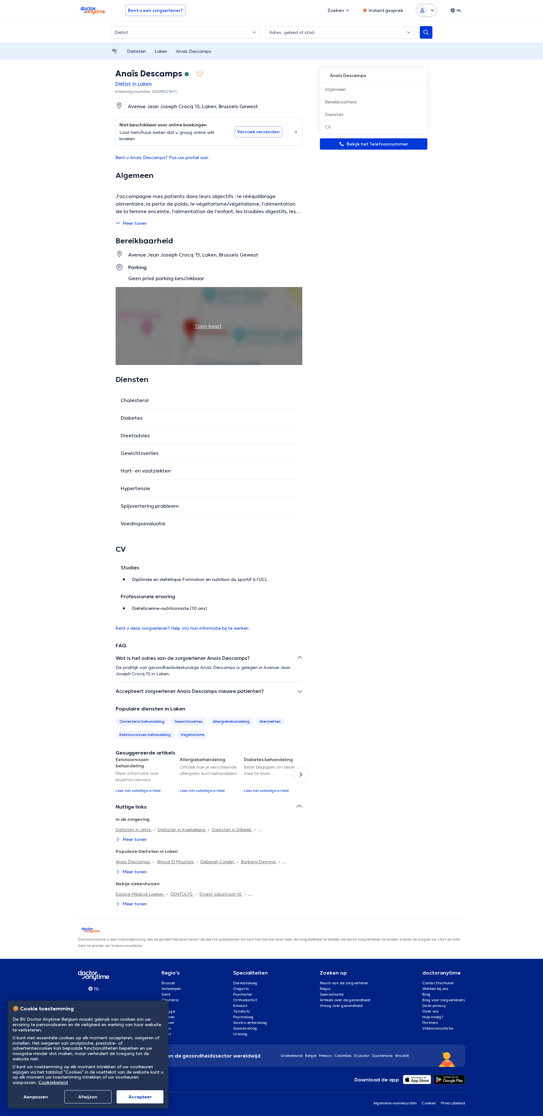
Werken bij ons (435, 988)
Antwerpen (171, 988)
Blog (426, 994)
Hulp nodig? (432, 1016)
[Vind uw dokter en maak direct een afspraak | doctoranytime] (114, 51)
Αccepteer (140, 1097)
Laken (161, 51)
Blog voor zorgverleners (443, 999)
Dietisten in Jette (134, 829)
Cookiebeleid (53, 1082)
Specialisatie (331, 994)
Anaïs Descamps (193, 51)
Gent (166, 994)
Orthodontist (245, 999)
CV (328, 127)
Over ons (430, 1011)
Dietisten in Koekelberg (182, 829)
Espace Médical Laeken (140, 894)
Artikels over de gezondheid (345, 999)
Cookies (429, 1103)
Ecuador (362, 1055)
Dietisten (136, 51)
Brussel (168, 983)
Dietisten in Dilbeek (232, 829)
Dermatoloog (245, 983)
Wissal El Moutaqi (176, 862)
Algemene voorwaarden (395, 1103)
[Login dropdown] (426, 10)
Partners (430, 1022)
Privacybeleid (453, 1103)
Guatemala (382, 1055)
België (310, 1055)
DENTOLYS (182, 894)
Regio (325, 988)
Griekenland (292, 1055)
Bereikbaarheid (340, 102)
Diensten (334, 114)
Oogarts (241, 988)
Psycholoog (243, 1016)
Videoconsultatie (437, 1028)
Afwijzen (87, 1097)
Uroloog (240, 1033)
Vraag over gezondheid (341, 1005)
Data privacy (434, 1005)
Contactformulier (438, 983)
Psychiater (242, 994)
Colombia (343, 1055)
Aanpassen (36, 1097)
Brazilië (402, 1055)
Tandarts (241, 1011)
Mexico (325, 1055)
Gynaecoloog (245, 1028)
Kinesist (240, 1005)
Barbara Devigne (259, 862)
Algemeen (335, 89)
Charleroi (170, 999)
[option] (145, 774)
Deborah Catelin (217, 862)
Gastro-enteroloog (250, 1022)
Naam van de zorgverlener (344, 983)
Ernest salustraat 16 (221, 894)
